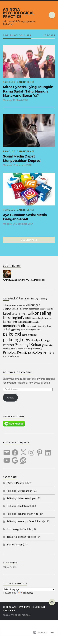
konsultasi (35, 322)
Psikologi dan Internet (18, 82)
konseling (41, 313)
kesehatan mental (17, 313)
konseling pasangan (17, 321)
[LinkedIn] (48, 451)
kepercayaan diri (46, 309)
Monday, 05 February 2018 (17, 165)
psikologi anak (29, 334)
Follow (10, 397)
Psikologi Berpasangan (19, 490)
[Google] (15, 458)
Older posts (29, 240)
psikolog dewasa (33, 329)
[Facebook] (15, 451)
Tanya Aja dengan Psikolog (21, 536)
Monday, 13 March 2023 (15, 100)
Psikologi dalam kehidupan (21, 498)
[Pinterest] (40, 451)
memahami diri (14, 325)
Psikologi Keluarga (30, 344)
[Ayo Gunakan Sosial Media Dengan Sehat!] (29, 189)
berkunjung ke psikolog (37, 299)
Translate (28, 592)
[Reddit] (23, 458)
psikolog (8, 329)
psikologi (12, 334)
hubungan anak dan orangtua (15, 305)
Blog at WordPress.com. (17, 615)
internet (24, 308)
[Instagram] (31, 451)
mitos (48, 326)
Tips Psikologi (15, 544)
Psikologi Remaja (15, 352)
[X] (23, 451)
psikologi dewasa (20, 339)
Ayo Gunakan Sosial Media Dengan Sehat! (25, 217)
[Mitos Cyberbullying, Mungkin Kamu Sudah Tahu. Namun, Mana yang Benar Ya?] (29, 61)
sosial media (8, 356)
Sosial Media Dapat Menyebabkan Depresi (22, 158)
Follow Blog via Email (18, 372)
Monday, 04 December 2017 (18, 223)
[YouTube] (7, 458)
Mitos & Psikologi (17, 482)
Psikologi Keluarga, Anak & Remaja (26, 521)
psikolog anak (19, 329)
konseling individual (17, 318)
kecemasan (34, 308)
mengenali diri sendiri (36, 326)
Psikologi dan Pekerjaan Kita (22, 513)
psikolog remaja (41, 352)
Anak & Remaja (18, 298)
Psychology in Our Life (19, 529)
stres (17, 356)
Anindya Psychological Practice (18, 13)
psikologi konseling (33, 348)
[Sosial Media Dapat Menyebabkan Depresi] (29, 130)
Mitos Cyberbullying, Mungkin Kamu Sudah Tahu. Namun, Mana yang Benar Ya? (28, 91)
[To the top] (52, 602)
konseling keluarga (41, 318)
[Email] (7, 451)
